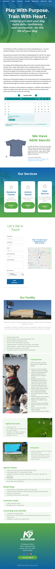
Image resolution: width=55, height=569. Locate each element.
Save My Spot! (12, 119)
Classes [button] (5, 1)
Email (8, 248)
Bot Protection (10, 270)
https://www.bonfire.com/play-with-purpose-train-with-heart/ (38, 159)
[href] (40, 258)
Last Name (10, 242)
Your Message (10, 259)
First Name (10, 236)
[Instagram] (27, 554)
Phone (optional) (11, 253)
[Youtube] (31, 554)
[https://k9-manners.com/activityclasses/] (11, 187)
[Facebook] (24, 554)
